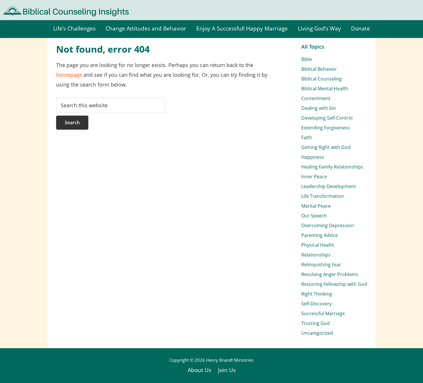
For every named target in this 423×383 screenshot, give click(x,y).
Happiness (312, 157)
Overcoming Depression (327, 225)
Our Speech (314, 215)
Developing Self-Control (326, 118)
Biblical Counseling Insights (40, 9)
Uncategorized (317, 333)
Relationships (316, 255)
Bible (306, 59)
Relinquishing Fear (321, 264)
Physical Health (317, 245)
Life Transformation (322, 196)
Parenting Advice (319, 235)
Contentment (315, 98)
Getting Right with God (325, 147)
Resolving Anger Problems (329, 274)
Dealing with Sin (318, 108)
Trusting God (315, 323)
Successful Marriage (323, 313)
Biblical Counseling (321, 79)
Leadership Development (328, 186)
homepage (69, 74)
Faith (306, 137)
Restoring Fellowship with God (334, 284)
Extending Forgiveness (325, 128)
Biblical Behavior (319, 69)
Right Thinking (316, 294)
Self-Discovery (316, 303)
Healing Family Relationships (332, 167)
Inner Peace (314, 176)
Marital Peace (316, 206)
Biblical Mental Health (324, 88)
